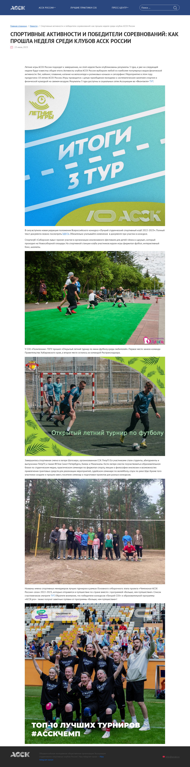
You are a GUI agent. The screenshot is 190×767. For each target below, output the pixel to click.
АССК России (46, 7)
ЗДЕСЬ (65, 233)
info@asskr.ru (173, 756)
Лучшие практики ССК (83, 7)
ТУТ (151, 81)
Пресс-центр (119, 7)
